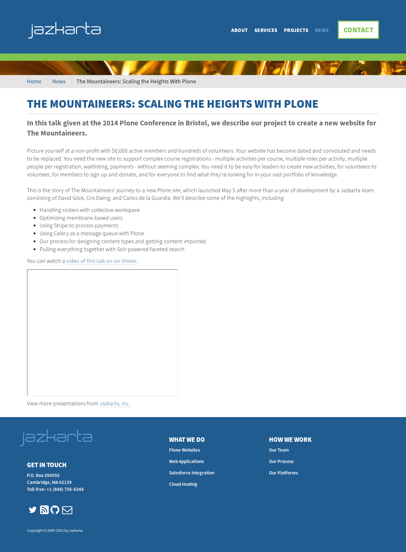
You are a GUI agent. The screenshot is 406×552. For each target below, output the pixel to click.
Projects (296, 30)
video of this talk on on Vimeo (101, 260)
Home (34, 81)
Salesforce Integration (191, 473)
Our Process (281, 461)
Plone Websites (184, 450)
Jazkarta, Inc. (115, 403)
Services (266, 30)
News (322, 30)
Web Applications (186, 461)
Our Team (279, 450)
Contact (359, 29)
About (239, 30)
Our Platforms (283, 473)
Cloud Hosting (183, 484)
